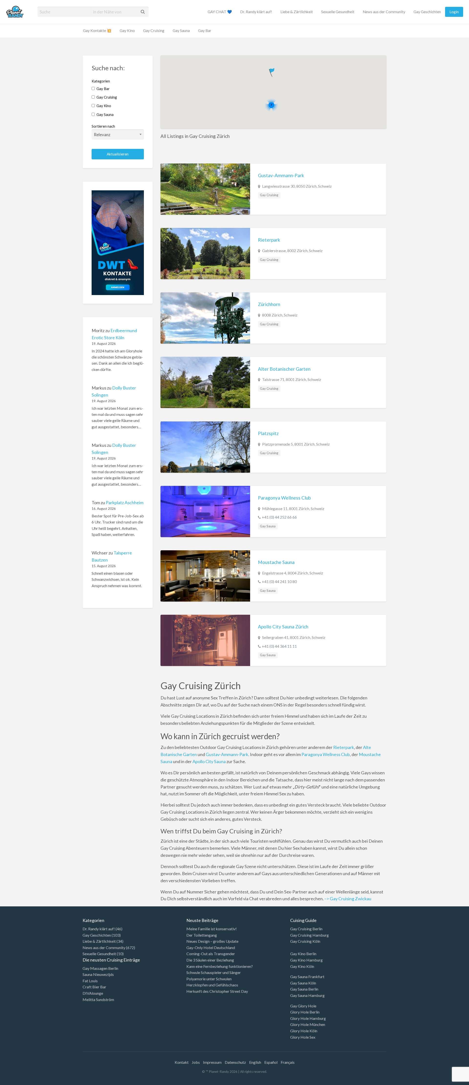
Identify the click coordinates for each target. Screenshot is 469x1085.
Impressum (212, 1062)
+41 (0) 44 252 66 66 (279, 517)
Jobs (196, 1062)
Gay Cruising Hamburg (309, 935)
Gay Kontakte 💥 (97, 30)
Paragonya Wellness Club (284, 498)
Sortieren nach (103, 126)
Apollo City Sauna (209, 761)
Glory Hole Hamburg (308, 1018)
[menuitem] (219, 12)
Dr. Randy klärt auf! (256, 12)
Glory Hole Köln (303, 1030)
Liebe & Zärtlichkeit (296, 12)
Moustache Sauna (276, 562)
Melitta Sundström (98, 999)
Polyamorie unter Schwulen (209, 978)
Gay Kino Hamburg (306, 960)
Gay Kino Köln (302, 966)
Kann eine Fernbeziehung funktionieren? (219, 966)
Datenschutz (235, 1062)
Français (288, 1062)
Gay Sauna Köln (303, 983)
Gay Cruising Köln (305, 941)
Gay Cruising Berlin (306, 928)
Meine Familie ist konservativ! (211, 928)
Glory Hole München (307, 1024)
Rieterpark (269, 240)
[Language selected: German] (448, 1080)
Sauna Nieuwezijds (98, 974)
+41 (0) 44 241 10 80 (279, 581)
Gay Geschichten (427, 12)
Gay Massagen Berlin (100, 968)
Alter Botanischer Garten (284, 369)
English (255, 1062)
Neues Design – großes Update (212, 941)
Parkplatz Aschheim (124, 502)
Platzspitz (268, 433)
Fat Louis (90, 980)
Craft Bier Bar (94, 986)
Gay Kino (127, 30)
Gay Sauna (181, 30)
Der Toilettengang (201, 935)
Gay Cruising (153, 30)
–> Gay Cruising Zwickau (347, 898)
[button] (272, 71)
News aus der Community (384, 12)
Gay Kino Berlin (303, 953)
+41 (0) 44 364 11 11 (279, 646)
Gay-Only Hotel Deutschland (210, 947)
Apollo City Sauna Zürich (283, 626)
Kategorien (101, 81)
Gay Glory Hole (303, 1005)
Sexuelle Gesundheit (337, 12)
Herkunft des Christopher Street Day (217, 991)
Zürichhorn (269, 304)
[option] (447, 1081)
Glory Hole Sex (302, 1037)
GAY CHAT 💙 (220, 12)
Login (454, 12)
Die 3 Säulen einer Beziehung (210, 960)
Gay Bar (204, 30)
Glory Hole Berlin (305, 1012)
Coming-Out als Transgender (210, 953)
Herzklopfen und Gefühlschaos (212, 985)
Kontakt (182, 1062)
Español (270, 1062)
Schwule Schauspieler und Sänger (213, 972)
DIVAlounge (93, 993)
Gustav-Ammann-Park (281, 175)
